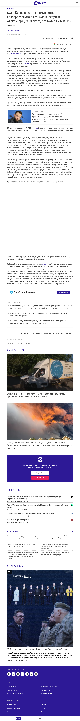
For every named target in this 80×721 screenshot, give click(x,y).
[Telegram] (40, 718)
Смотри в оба (15, 566)
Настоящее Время (13, 30)
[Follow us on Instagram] (22, 674)
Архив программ (46, 694)
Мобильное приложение (49, 686)
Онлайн (43, 704)
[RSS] (31, 674)
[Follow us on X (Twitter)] (13, 674)
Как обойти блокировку (15, 694)
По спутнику (11, 712)
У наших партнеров (13, 708)
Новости (10, 8)
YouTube (43, 708)
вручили (35, 128)
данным (26, 63)
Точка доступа (11, 704)
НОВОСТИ (12, 531)
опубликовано (16, 54)
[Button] (48, 38)
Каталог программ (13, 690)
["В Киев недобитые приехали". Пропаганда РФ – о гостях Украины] (40, 608)
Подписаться (63, 292)
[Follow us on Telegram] (27, 674)
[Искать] (61, 718)
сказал (44, 264)
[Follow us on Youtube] (18, 674)
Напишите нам (45, 690)
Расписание (45, 712)
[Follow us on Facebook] (9, 674)
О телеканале (11, 686)
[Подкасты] (36, 674)
